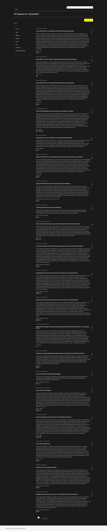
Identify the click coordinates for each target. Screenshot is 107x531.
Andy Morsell (46, 485)
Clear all (15, 23)
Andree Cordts (46, 291)
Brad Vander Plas (39, 485)
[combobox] (88, 20)
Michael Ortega (39, 381)
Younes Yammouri (39, 148)
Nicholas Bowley (39, 408)
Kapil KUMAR (39, 129)
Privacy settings (7, 528)
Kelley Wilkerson (46, 264)
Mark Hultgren (39, 435)
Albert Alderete (46, 381)
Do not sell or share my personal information (18, 528)
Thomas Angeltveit (40, 199)
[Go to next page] (52, 517)
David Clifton (45, 318)
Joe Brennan (38, 344)
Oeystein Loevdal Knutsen (49, 199)
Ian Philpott (38, 175)
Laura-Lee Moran (39, 509)
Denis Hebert (46, 509)
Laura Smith (38, 74)
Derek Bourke (39, 237)
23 (50, 517)
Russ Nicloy (38, 365)
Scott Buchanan (39, 459)
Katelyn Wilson (39, 264)
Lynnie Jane (38, 50)
